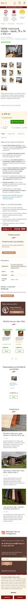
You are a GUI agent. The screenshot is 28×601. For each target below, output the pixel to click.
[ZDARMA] (7, 332)
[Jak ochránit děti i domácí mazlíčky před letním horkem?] (14, 496)
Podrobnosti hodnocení (21, 39)
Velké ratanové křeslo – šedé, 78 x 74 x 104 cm (14, 384)
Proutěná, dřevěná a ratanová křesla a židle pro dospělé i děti (18, 266)
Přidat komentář (7, 295)
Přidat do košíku (18, 121)
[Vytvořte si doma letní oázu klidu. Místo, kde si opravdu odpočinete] (14, 460)
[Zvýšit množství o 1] (8, 122)
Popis (3, 133)
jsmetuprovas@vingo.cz (14, 543)
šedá (12, 271)
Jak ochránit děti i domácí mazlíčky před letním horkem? (13, 508)
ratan (12, 275)
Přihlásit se (7, 564)
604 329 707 (9, 546)
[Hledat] (14, 3)
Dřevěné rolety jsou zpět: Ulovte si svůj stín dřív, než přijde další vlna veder (13, 434)
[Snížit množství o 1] (3, 122)
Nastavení (13, 592)
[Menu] (24, 3)
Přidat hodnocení (9, 252)
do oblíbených (17, 127)
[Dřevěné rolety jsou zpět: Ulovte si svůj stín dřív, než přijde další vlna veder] (14, 422)
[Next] (16, 358)
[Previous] (12, 358)
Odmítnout (7, 597)
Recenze (4, 137)
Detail (6, 351)
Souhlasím (20, 597)
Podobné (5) (11, 133)
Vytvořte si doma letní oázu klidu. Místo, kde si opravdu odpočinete (14, 471)
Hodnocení (21, 133)
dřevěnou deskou (8, 198)
